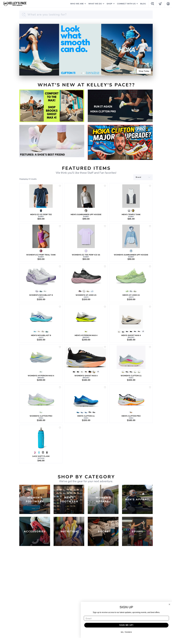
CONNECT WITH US (126, 3)
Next (149, 49)
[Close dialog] (169, 604)
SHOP (109, 3)
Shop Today (144, 71)
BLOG (143, 3)
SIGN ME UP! (126, 625)
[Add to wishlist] (60, 186)
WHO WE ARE (77, 3)
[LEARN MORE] (51, 105)
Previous (23, 49)
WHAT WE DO (95, 3)
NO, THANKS (126, 632)
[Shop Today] (86, 50)
